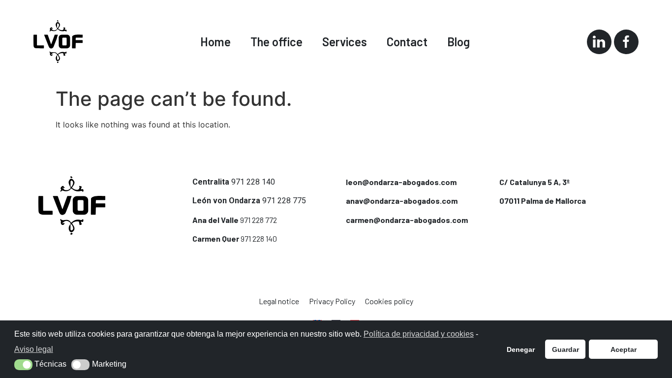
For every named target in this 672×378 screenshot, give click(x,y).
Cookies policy (389, 301)
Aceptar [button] (624, 349)
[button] (23, 364)
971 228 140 (253, 182)
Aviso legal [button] (33, 349)
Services (344, 41)
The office (276, 41)
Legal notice (279, 301)
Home (215, 41)
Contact (407, 41)
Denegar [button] (521, 349)
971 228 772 (258, 219)
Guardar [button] (565, 349)
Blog (458, 41)
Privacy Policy (332, 301)
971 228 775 (284, 200)
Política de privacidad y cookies (419, 334)
